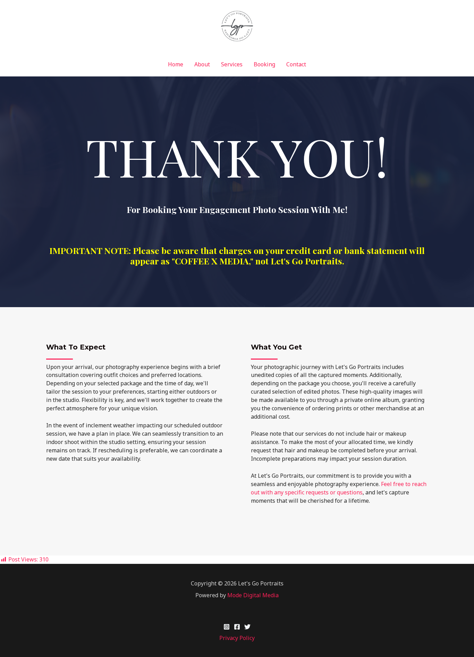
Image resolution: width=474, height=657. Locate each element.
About (202, 64)
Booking (264, 64)
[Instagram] (226, 627)
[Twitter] (247, 627)
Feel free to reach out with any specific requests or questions (338, 488)
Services (232, 64)
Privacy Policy (237, 638)
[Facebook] (237, 627)
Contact (296, 64)
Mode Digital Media (253, 595)
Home (175, 64)
